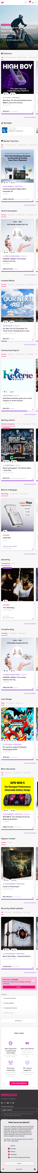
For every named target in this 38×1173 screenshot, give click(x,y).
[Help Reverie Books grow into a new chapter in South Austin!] (17, 375)
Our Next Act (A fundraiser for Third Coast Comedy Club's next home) (16, 330)
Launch (18, 987)
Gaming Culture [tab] (33, 57)
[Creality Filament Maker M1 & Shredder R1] (17, 166)
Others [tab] (34, 424)
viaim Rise (7, 538)
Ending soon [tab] (22, 633)
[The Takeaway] (17, 584)
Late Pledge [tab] (29, 214)
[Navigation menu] (36, 2)
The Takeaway (8, 607)
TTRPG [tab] (18, 424)
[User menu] (32, 2)
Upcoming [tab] (11, 214)
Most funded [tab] (13, 633)
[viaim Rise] (17, 514)
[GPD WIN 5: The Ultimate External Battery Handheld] (17, 793)
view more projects (30, 117)
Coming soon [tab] (5, 563)
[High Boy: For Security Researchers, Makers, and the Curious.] (17, 77)
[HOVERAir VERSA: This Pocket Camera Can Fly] (17, 235)
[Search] (26, 2)
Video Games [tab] (27, 424)
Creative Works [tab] (22, 57)
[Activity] (29, 2)
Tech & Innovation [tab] (10, 57)
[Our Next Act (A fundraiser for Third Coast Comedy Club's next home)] (17, 305)
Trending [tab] (4, 633)
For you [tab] (3, 214)
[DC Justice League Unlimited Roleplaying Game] (17, 724)
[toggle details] (33, 113)
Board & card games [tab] (8, 424)
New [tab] (13, 563)
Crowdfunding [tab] (20, 214)
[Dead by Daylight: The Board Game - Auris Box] (17, 445)
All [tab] (2, 57)
